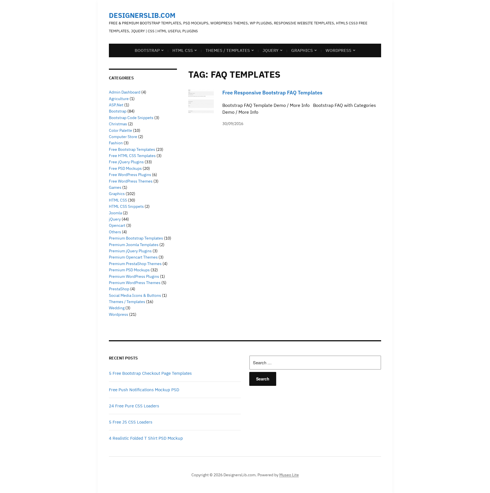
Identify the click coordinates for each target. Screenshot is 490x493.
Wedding (116, 307)
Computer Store (123, 136)
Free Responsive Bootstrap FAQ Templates (272, 92)
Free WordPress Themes (131, 181)
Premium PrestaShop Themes (135, 263)
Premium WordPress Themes (134, 282)
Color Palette (120, 130)
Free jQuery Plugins (126, 161)
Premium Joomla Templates (134, 244)
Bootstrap (147, 50)
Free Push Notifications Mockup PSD (144, 389)
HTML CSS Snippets (126, 206)
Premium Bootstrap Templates (136, 238)
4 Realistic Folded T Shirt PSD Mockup (146, 438)
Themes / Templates (228, 50)
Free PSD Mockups (125, 168)
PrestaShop (119, 288)
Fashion (116, 142)
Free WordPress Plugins (130, 174)
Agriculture (119, 98)
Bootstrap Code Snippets (131, 117)
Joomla (115, 212)
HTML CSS (182, 50)
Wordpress (118, 314)
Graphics (302, 50)
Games (115, 187)
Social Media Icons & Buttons (135, 295)
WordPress (338, 50)
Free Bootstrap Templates (132, 149)
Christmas (118, 123)
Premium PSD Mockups (129, 269)
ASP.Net (116, 104)
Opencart (117, 225)
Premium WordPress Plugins (134, 276)
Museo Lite (289, 474)
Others (115, 231)
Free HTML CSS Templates (132, 155)
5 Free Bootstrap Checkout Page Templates (150, 373)
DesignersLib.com (142, 15)
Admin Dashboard (124, 92)
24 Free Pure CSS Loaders (134, 406)
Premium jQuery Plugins (130, 250)
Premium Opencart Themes (133, 257)
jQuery (270, 50)
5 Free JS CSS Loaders (130, 422)
